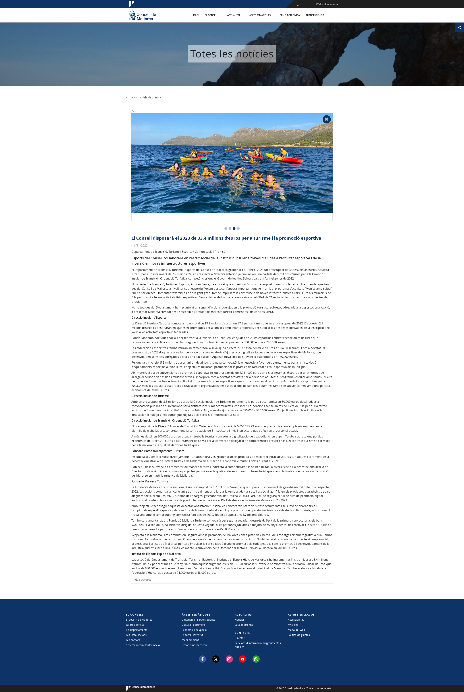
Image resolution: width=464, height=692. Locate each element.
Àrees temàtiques (260, 15)
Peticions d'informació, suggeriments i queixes (258, 645)
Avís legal (293, 624)
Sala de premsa (244, 624)
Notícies (240, 619)
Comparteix (145, 579)
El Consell (211, 15)
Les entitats (133, 640)
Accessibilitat (296, 619)
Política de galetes (299, 635)
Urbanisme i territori (194, 645)
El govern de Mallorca (139, 619)
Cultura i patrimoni (193, 624)
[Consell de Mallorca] (142, 15)
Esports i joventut (192, 635)
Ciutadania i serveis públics (198, 619)
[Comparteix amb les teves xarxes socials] (459, 27)
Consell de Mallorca (137, 688)
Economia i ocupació (194, 629)
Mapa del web (296, 629)
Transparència (315, 15)
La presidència (135, 624)
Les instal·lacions (136, 635)
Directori (240, 638)
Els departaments (136, 629)
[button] (225, 228)
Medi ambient (190, 640)
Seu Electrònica (290, 15)
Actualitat (233, 15)
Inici (196, 15)
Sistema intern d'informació (143, 645)
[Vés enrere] (133, 110)
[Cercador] (331, 15)
